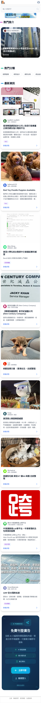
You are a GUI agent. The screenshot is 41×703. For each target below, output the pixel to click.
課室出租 (28, 74)
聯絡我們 (16, 698)
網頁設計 (17, 74)
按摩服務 (6, 74)
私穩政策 (29, 698)
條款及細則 (20, 685)
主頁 (10, 698)
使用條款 (22, 698)
